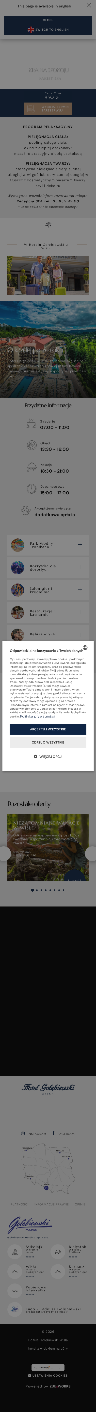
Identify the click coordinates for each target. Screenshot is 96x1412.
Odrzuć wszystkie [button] (48, 742)
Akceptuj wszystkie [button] (48, 729)
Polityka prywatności (37, 716)
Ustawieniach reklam (53, 708)
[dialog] (48, 706)
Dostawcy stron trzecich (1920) (30, 685)
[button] (48, 756)
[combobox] (84, 647)
